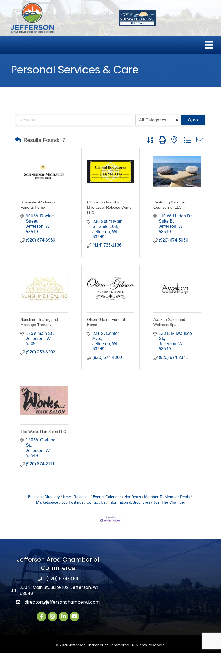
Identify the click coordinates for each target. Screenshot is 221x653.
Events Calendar (107, 497)
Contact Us (96, 502)
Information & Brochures (129, 502)
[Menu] (209, 44)
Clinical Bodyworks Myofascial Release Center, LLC (110, 207)
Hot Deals (132, 497)
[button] (18, 140)
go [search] (195, 120)
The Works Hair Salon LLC (43, 431)
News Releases (76, 497)
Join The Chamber (169, 502)
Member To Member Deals (167, 497)
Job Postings (72, 502)
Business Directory (44, 497)
